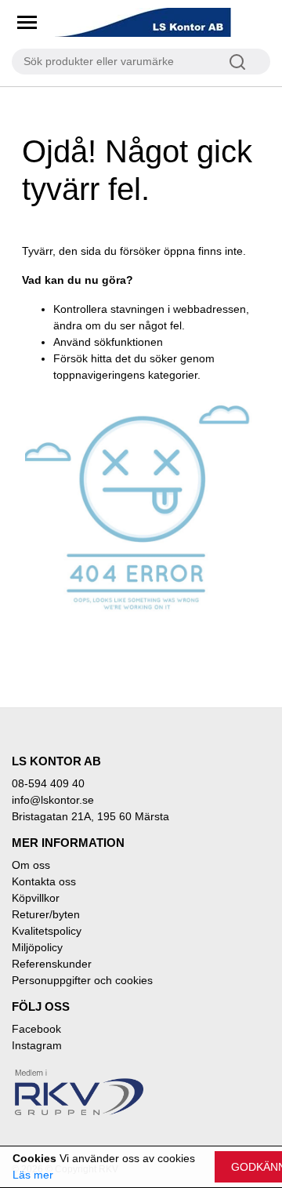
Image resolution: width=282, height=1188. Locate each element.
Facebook (36, 1029)
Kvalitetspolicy (46, 931)
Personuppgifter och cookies (82, 980)
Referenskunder (52, 963)
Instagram (37, 1045)
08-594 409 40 (48, 783)
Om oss (31, 865)
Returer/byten (46, 914)
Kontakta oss (44, 881)
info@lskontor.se (53, 800)
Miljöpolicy (37, 947)
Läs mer (33, 1174)
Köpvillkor (36, 898)
